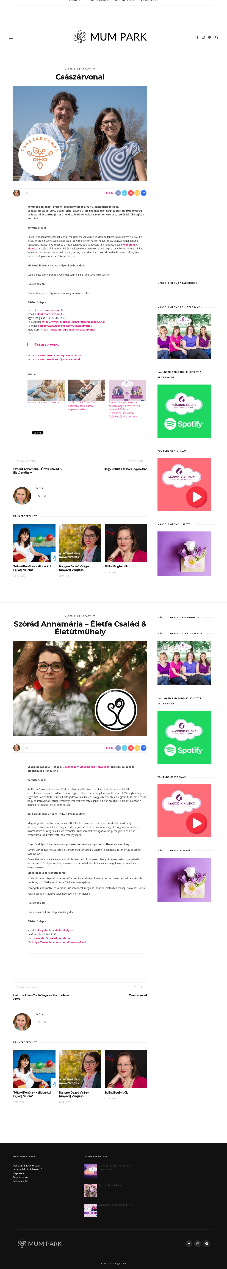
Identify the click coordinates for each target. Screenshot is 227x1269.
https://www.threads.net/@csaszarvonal (53, 359)
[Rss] (45, 1022)
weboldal (129, 244)
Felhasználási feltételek (26, 1165)
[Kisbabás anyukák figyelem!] (46, 390)
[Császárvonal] (80, 133)
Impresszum (20, 1177)
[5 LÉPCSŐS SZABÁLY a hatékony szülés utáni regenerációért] (86, 390)
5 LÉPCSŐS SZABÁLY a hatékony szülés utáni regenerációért (81, 406)
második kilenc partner (80, 69)
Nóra (25, 192)
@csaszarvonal (46, 344)
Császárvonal (138, 995)
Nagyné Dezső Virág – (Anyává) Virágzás (74, 568)
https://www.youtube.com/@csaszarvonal (54, 355)
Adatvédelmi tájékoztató (27, 1169)
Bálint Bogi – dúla (117, 566)
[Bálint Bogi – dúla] (126, 543)
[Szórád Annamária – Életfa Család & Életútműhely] (80, 688)
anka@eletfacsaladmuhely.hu (54, 930)
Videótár (32, 248)
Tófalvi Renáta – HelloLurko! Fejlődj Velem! (32, 568)
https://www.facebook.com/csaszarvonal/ (65, 325)
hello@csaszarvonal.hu (49, 314)
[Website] (39, 1022)
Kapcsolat (19, 1173)
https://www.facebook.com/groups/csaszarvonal (73, 321)
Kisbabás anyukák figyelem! (43, 402)
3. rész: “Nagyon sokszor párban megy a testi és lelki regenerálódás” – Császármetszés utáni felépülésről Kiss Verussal (124, 409)
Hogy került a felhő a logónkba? (125, 469)
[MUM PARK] (40, 1243)
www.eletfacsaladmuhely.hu (52, 938)
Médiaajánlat (21, 1181)
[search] (216, 37)
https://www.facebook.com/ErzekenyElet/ (59, 942)
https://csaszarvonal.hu (49, 310)
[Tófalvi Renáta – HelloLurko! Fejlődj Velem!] (34, 543)
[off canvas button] (11, 37)
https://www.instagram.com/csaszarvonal (68, 329)
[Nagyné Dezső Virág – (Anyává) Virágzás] (80, 543)
